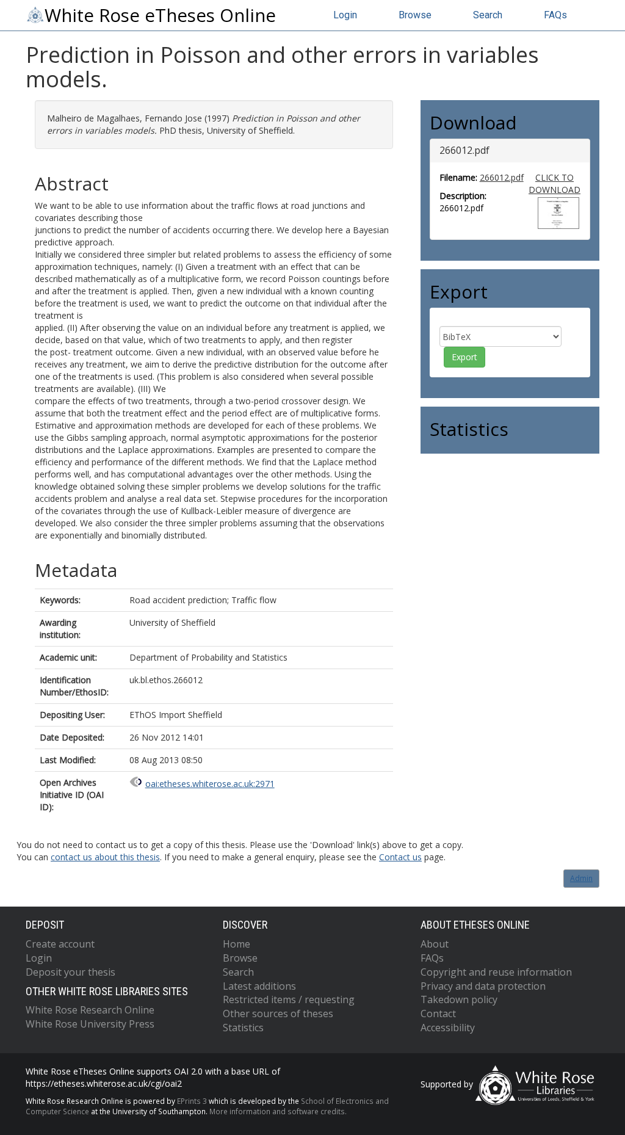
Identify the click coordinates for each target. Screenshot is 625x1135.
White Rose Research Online (90, 1010)
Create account (60, 944)
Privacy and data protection (483, 986)
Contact (438, 1013)
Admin (581, 878)
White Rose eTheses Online (160, 15)
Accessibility (448, 1027)
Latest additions (259, 986)
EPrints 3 (192, 1101)
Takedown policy (459, 999)
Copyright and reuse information (496, 972)
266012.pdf (502, 177)
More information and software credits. (278, 1111)
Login (345, 15)
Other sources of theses (278, 1013)
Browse (415, 15)
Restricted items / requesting (289, 999)
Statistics (243, 1027)
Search (487, 15)
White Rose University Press (90, 1024)
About (435, 944)
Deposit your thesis (70, 972)
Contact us (400, 857)
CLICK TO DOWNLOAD (554, 183)
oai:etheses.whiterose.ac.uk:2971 (210, 783)
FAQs (555, 15)
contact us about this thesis (105, 857)
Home (236, 944)
